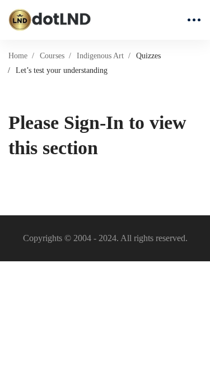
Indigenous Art (100, 56)
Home (17, 56)
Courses (52, 56)
